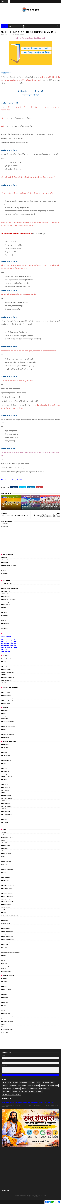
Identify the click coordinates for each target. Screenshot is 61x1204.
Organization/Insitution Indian (9, 950)
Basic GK (4, 843)
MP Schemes (5, 817)
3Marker (5, 497)
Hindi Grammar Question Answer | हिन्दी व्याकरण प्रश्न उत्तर (10, 504)
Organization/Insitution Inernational (11, 952)
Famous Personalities (7, 690)
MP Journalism (5, 790)
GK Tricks (4, 909)
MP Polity (4, 809)
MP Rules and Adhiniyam (8, 814)
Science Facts (5, 610)
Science (4, 607)
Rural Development (7, 602)
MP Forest (4, 768)
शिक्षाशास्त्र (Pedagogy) (7, 628)
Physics (4, 729)
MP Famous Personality (8, 700)
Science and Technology (8, 734)
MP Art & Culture (6, 750)
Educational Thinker (7, 888)
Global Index (5, 920)
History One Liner (6, 669)
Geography (5, 917)
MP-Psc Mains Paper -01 (8, 640)
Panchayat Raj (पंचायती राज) (9, 599)
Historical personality (7, 698)
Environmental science (8, 721)
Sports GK (4, 612)
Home (4, 26)
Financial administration (8, 901)
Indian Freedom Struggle (8, 672)
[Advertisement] (30, 17)
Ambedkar (4, 978)
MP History (4, 674)
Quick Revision (5, 568)
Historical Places (6, 664)
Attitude (4, 981)
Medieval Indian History (8, 677)
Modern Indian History (7, 680)
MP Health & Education (7, 776)
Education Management (8, 885)
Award (3, 840)
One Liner (4, 947)
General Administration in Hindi (10, 588)
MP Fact (4, 763)
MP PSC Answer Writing (7, 806)
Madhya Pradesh (6, 638)
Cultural (4, 661)
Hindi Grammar (20, 34)
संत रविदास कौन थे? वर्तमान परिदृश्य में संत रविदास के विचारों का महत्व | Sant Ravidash (28, 1102)
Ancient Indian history (7, 658)
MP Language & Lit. (6, 795)
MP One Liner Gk (6, 596)
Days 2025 (4, 557)
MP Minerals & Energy (7, 798)
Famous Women (6, 692)
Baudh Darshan (6, 845)
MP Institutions (6, 784)
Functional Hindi (6, 907)
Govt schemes (6, 923)
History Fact (5, 666)
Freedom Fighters (6, 695)
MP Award (4, 752)
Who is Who (5, 573)
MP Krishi (4, 792)
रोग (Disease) (5, 623)
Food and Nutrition (6, 724)
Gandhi (4, 912)
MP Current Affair (6, 594)
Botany (4, 716)
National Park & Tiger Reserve (9, 565)
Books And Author (6, 853)
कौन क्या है (4, 620)
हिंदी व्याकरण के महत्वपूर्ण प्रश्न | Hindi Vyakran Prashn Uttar (50, 505)
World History (5, 683)
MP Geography (5, 774)
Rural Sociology (6, 604)
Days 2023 (4, 994)
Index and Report (6, 560)
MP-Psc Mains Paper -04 (8, 645)
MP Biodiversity (6, 755)
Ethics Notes (5, 1002)
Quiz (3, 960)
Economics (5, 883)
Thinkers (4, 570)
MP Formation (5, 771)
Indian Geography (6, 942)
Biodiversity (5, 710)
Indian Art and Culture (7, 936)
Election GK (5, 1000)
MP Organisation (6, 803)
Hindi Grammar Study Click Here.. (12, 480)
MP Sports (4, 819)
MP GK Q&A (5, 747)
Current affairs (6, 586)
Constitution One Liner (8, 867)
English (4, 891)
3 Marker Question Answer (9, 647)
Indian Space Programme (8, 726)
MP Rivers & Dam (6, 811)
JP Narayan (5, 1018)
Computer (5, 864)
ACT (3, 835)
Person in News (6, 703)
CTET (3, 856)
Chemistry (5, 718)
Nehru (3, 1024)
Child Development (7, 583)
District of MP (5, 744)
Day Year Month (6, 877)
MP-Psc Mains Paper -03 (8, 643)
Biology (4, 713)
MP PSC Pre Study (6, 636)
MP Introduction (6, 787)
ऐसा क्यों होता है (5, 618)
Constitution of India (7, 869)
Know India (5, 562)
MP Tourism (5, 822)
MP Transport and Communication (10, 825)
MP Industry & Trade (7, 782)
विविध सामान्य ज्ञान (6, 576)
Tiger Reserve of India (7, 1029)
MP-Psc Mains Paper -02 (8, 642)
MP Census (5, 758)
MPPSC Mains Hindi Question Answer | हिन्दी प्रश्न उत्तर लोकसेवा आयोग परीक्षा (30, 504)
